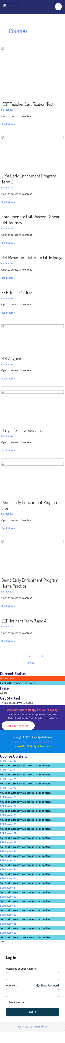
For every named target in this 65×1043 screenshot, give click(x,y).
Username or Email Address (21, 968)
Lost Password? (38, 1026)
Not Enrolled (7, 678)
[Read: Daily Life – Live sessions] (32, 406)
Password (11, 985)
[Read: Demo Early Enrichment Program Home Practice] (32, 556)
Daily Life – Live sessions (22, 430)
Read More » (8, 124)
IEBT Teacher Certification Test (27, 104)
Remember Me (16, 1002)
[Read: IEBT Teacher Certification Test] (26, 71)
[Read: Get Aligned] (32, 337)
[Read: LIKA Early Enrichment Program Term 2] (32, 152)
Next (32, 662)
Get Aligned (11, 358)
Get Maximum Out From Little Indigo (32, 257)
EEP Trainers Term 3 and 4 (23, 620)
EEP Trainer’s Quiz (16, 292)
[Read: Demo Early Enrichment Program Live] (32, 478)
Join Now (23, 1026)
